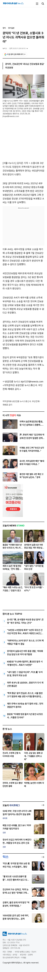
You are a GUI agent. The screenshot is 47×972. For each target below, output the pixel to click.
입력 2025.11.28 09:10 (17, 48)
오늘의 (11, 805)
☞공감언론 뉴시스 (11, 381)
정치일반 (11, 28)
